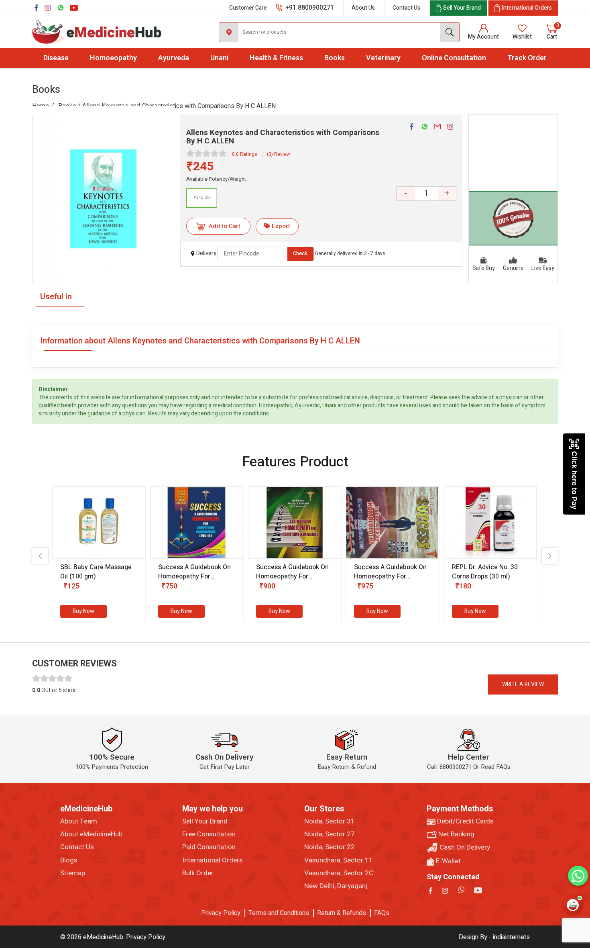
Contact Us (406, 8)
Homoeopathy (113, 58)
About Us (363, 8)
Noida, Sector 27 (329, 834)
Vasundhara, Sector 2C (338, 873)
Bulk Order (198, 873)
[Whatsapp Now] (578, 876)
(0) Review (278, 154)
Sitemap (72, 873)
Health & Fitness (276, 58)
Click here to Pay (574, 480)
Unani (219, 58)
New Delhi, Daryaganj (336, 886)
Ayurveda (173, 58)
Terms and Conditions (278, 913)
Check (300, 253)
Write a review (523, 684)
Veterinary (383, 58)
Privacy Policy (220, 913)
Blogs (68, 860)
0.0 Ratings (244, 154)
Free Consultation (209, 834)
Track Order (527, 58)
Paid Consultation (209, 847)
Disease (56, 58)
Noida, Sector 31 (329, 821)
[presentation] (40, 556)
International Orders (212, 860)
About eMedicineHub (91, 834)
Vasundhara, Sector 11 (338, 860)
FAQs (381, 913)
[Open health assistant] (573, 905)
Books (334, 58)
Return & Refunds (341, 913)
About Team (78, 821)
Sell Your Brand (205, 821)
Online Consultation (454, 58)
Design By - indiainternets (494, 937)
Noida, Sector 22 (329, 847)
